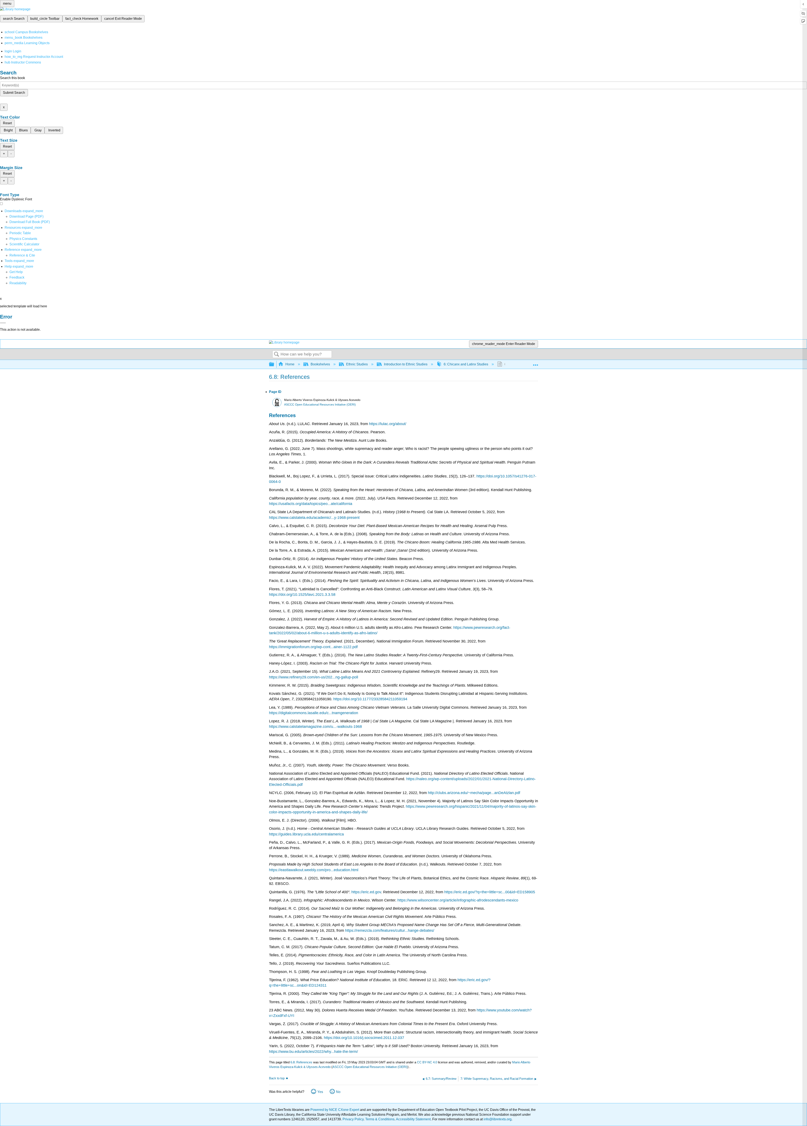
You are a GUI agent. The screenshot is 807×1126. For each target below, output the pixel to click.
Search (276, 354)
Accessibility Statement (413, 1119)
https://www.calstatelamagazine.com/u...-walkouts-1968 (315, 726)
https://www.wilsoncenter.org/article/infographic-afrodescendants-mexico (457, 900)
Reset (7, 123)
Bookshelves (320, 364)
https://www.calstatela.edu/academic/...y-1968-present (314, 517)
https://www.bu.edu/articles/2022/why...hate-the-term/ (313, 1051)
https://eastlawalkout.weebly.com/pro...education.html (313, 870)
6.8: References (301, 1062)
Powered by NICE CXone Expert (335, 1109)
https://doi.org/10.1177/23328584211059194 (369, 699)
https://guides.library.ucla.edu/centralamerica (306, 834)
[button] (16, 277)
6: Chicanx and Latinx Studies (466, 364)
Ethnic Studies (357, 364)
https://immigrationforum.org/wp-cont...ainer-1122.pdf (313, 647)
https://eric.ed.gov (366, 892)
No (338, 1092)
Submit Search (14, 92)
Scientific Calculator (24, 244)
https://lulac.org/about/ (387, 424)
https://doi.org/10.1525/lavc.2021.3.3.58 (302, 594)
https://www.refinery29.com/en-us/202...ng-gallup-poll (313, 677)
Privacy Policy (353, 1119)
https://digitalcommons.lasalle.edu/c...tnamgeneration (313, 713)
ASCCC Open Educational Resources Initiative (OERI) (320, 404)
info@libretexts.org (497, 1119)
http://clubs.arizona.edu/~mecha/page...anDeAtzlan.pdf (474, 793)
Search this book (12, 78)
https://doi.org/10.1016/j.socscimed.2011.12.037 (363, 1038)
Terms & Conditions (379, 1119)
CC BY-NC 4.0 (427, 1062)
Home (290, 364)
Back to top (277, 1078)
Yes (320, 1092)
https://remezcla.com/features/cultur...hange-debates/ (389, 930)
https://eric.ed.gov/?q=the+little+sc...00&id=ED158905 (489, 892)
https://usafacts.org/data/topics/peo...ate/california (310, 504)
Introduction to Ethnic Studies (405, 364)
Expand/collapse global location (535, 363)
